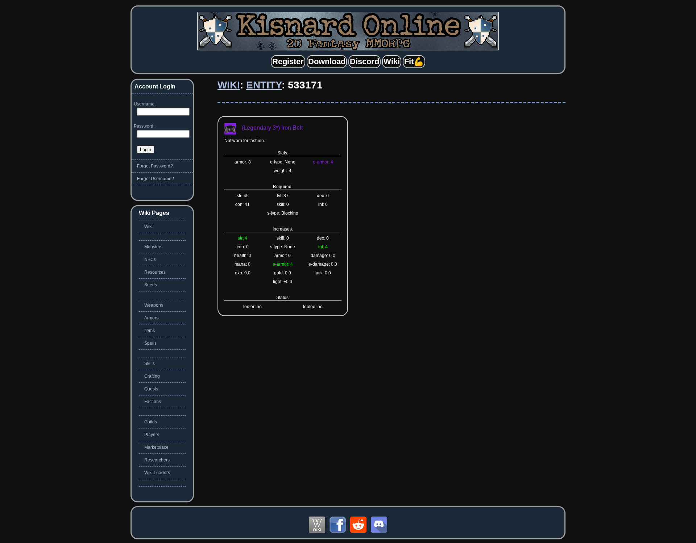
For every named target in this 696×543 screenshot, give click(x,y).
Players (151, 434)
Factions (152, 401)
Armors (151, 317)
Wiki (229, 85)
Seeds (150, 284)
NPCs (150, 259)
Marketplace (156, 447)
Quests (151, 388)
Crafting (152, 376)
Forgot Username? (155, 178)
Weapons (153, 305)
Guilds (150, 421)
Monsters (153, 246)
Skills (149, 363)
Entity (264, 85)
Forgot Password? (155, 166)
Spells (150, 343)
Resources (155, 272)
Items (149, 330)
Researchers (157, 460)
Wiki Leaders (157, 472)
